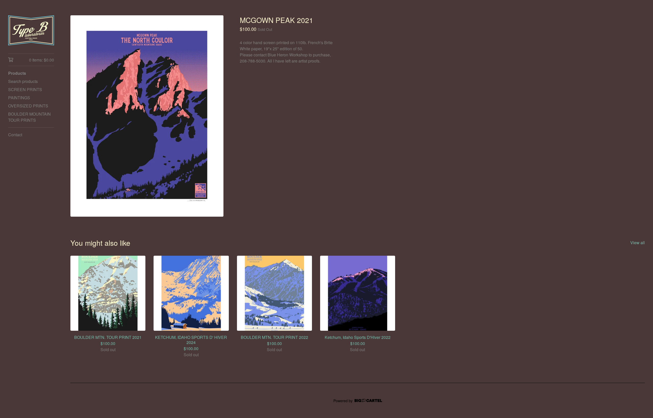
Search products (23, 81)
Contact (15, 135)
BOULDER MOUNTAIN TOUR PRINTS (29, 117)
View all (637, 242)
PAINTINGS (19, 98)
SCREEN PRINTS (25, 89)
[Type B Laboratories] (31, 30)
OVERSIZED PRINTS (28, 106)
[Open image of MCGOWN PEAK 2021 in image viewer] (146, 116)
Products (17, 73)
